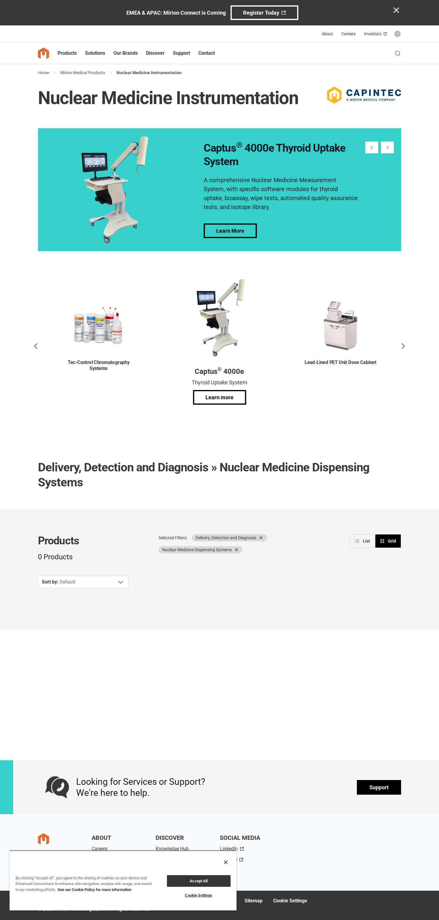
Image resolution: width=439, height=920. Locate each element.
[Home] (43, 53)
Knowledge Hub (172, 849)
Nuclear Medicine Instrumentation (149, 72)
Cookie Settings (290, 901)
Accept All (199, 881)
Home (43, 72)
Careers (348, 33)
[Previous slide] (371, 147)
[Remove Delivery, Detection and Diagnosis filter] (261, 537)
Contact (206, 53)
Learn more (219, 397)
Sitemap (254, 901)
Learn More (230, 231)
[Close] (225, 862)
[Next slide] (387, 147)
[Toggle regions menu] (397, 33)
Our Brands (125, 53)
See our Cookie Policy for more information (94, 889)
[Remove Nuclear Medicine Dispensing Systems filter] (236, 549)
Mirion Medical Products (82, 72)
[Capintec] (364, 95)
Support (379, 787)
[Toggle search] (397, 53)
